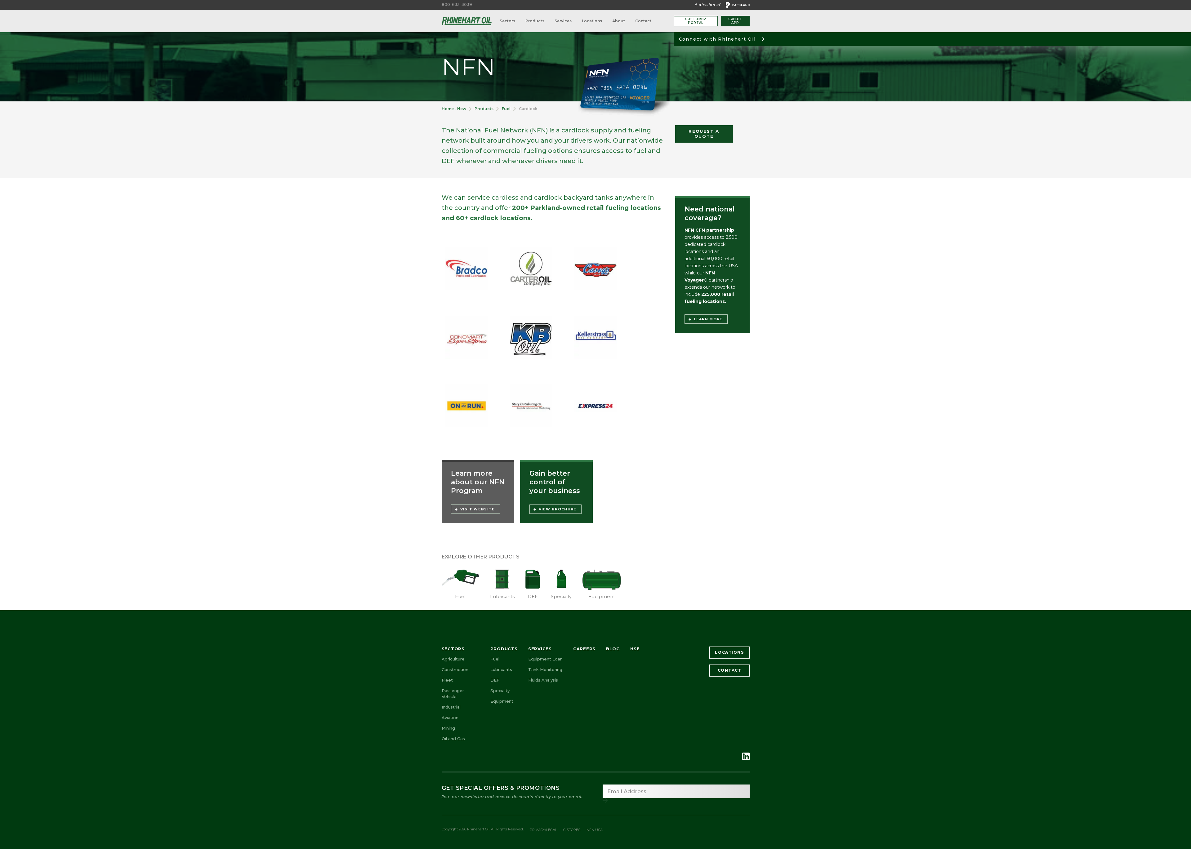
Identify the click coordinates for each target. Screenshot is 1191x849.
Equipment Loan (545, 658)
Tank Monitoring (545, 669)
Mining (448, 728)
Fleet (447, 680)
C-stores (571, 830)
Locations (592, 21)
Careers (584, 649)
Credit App (735, 21)
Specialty (500, 690)
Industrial (451, 707)
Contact (643, 21)
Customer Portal (695, 21)
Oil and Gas (453, 738)
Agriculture (453, 658)
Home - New (454, 108)
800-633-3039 (457, 4)
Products (534, 21)
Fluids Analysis (543, 680)
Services (563, 21)
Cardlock (528, 108)
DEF (494, 680)
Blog (613, 649)
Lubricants (501, 669)
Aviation (450, 717)
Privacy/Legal (543, 830)
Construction (455, 669)
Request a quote (704, 134)
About (618, 21)
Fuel (506, 108)
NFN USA (595, 830)
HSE (635, 649)
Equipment (501, 701)
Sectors (507, 21)
